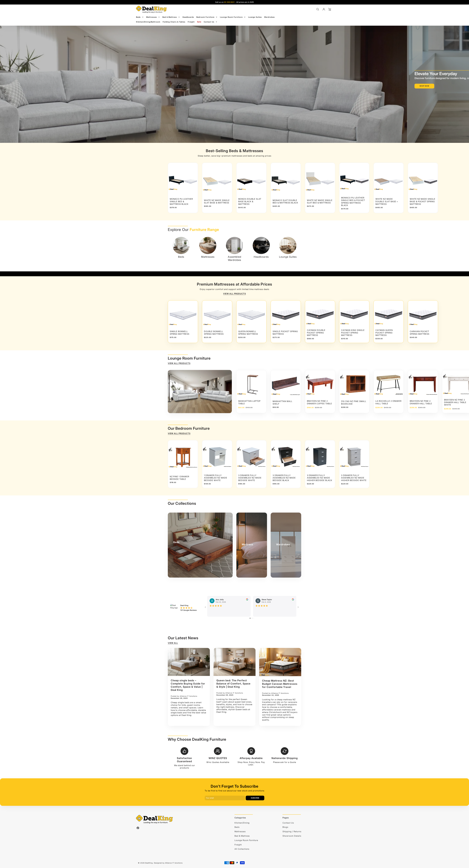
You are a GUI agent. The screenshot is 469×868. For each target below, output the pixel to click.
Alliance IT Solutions (174, 863)
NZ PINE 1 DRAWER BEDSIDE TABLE (179, 477)
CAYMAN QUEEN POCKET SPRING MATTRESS (384, 332)
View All (247, 86)
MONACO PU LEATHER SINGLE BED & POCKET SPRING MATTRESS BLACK (353, 201)
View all (173, 643)
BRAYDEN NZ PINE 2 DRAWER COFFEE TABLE (319, 402)
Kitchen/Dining (242, 823)
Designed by (159, 863)
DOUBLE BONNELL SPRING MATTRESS (214, 332)
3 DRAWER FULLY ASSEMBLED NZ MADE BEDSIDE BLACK (284, 478)
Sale (199, 22)
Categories (240, 817)
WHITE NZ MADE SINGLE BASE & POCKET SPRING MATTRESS (422, 201)
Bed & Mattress (169, 17)
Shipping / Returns (291, 831)
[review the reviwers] (247, 600)
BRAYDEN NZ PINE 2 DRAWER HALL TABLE (421, 402)
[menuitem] (140, 17)
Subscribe (255, 798)
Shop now (226, 86)
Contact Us (209, 22)
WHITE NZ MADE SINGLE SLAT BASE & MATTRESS (216, 201)
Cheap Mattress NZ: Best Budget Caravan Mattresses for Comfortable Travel (279, 684)
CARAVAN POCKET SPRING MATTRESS (419, 332)
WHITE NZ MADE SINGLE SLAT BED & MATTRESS (319, 201)
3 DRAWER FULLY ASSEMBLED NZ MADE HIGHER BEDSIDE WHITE (353, 478)
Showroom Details (291, 836)
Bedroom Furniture (205, 17)
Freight (191, 22)
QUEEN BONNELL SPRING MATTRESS (248, 332)
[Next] (297, 188)
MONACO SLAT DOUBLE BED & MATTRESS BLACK (285, 201)
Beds (138, 17)
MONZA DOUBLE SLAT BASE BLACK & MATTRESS (249, 201)
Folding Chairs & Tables (174, 22)
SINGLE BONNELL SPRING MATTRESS (179, 332)
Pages (285, 817)
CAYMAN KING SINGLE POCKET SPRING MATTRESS (352, 332)
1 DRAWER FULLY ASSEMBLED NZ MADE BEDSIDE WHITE (215, 478)
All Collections (241, 849)
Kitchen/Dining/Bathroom (148, 22)
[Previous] (213, 80)
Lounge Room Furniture (231, 17)
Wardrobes (269, 17)
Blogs (285, 827)
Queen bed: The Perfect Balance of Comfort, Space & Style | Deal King (233, 683)
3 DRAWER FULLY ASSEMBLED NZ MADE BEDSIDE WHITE (249, 478)
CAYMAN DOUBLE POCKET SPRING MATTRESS (316, 332)
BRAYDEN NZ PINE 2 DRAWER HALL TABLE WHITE (455, 402)
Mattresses (151, 17)
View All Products (234, 293)
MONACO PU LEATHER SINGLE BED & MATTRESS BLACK (181, 201)
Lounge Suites (255, 17)
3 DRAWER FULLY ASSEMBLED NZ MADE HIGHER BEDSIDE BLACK (319, 478)
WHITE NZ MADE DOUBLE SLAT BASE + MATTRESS (386, 201)
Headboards (188, 17)
